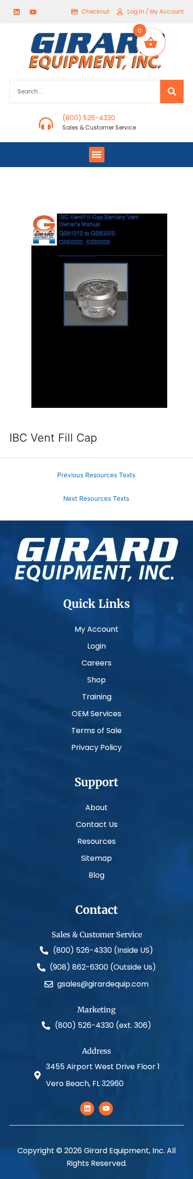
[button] (96, 154)
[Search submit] (172, 91)
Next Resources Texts (96, 498)
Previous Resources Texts (96, 475)
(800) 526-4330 (88, 117)
